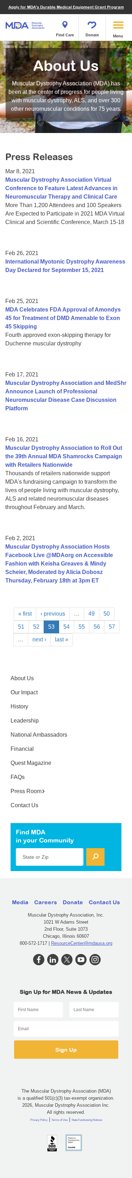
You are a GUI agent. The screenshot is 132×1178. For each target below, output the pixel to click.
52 (36, 627)
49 (91, 614)
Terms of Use (59, 1120)
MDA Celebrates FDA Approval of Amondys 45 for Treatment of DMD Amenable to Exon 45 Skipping (63, 318)
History (19, 706)
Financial (22, 749)
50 (106, 614)
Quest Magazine (31, 763)
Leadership (25, 721)
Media (20, 902)
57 (112, 627)
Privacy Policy (39, 1120)
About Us (22, 678)
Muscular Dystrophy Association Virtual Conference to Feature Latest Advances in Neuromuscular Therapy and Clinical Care (61, 188)
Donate (92, 35)
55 (81, 627)
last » (61, 639)
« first (25, 614)
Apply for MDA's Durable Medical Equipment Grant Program (66, 7)
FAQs (18, 777)
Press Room (26, 791)
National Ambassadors (39, 735)
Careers (45, 902)
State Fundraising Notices (86, 1120)
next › (39, 639)
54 (66, 627)
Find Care (65, 35)
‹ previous (52, 614)
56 (97, 627)
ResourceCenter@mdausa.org (81, 943)
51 (21, 627)
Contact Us (24, 805)
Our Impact (24, 692)
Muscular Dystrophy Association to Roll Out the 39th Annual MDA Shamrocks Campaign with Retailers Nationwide (63, 456)
